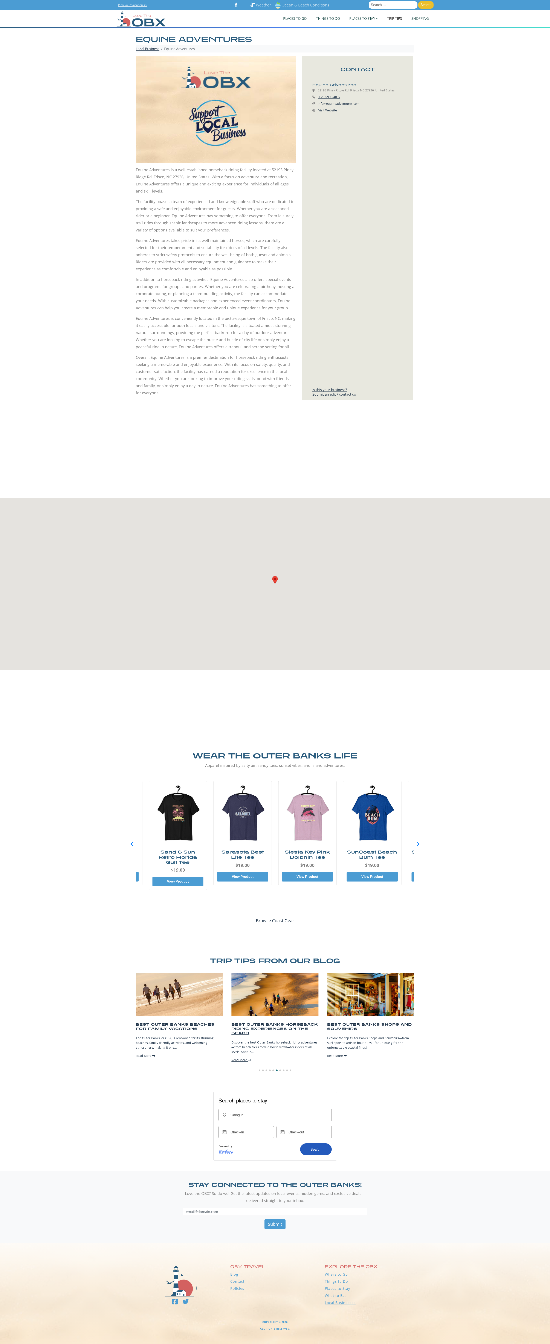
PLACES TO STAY (362, 18)
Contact (237, 1281)
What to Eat (335, 1295)
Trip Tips (394, 18)
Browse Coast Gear (275, 920)
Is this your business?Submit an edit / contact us (334, 392)
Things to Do (336, 1281)
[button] (418, 844)
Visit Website (327, 110)
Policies (237, 1288)
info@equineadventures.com (338, 104)
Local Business (147, 48)
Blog (234, 1274)
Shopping (420, 18)
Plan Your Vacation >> (132, 5)
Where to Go (336, 1274)
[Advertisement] (275, 457)
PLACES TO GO (295, 18)
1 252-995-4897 (329, 97)
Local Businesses (340, 1302)
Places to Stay (337, 1288)
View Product (178, 877)
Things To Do (328, 18)
